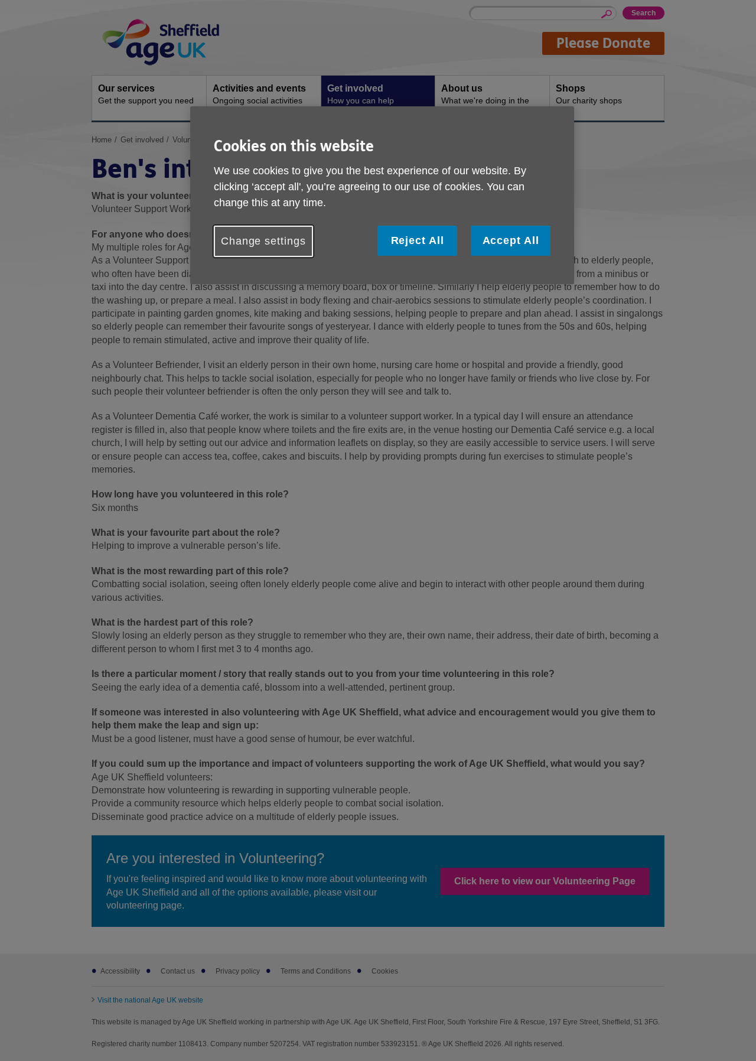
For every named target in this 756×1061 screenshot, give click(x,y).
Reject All (417, 240)
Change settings (263, 241)
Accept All (511, 240)
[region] (382, 195)
